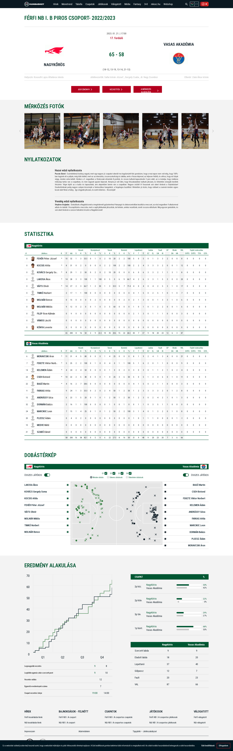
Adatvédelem (84, 731)
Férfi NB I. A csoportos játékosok (163, 717)
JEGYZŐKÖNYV (84, 89)
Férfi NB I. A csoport (67, 717)
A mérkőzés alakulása (146, 90)
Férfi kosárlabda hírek (33, 717)
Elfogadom (223, 745)
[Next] (213, 131)
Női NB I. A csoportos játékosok (162, 722)
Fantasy (137, 4)
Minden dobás (98, 477)
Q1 (103, 473)
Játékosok (103, 4)
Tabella (79, 4)
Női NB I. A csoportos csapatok (118, 722)
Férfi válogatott (200, 717)
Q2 (111, 473)
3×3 (146, 4)
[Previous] (20, 131)
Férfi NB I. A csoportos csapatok (119, 717)
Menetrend (67, 4)
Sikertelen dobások (136, 477)
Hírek (55, 4)
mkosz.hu (155, 4)
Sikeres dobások (116, 477)
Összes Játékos (33, 475)
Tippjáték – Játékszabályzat (145, 731)
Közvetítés (115, 89)
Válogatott (116, 4)
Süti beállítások (208, 745)
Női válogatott (200, 722)
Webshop (168, 4)
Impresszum (29, 731)
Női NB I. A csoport (67, 722)
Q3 (119, 473)
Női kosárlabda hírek (32, 722)
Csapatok (90, 4)
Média (127, 4)
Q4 (127, 473)
